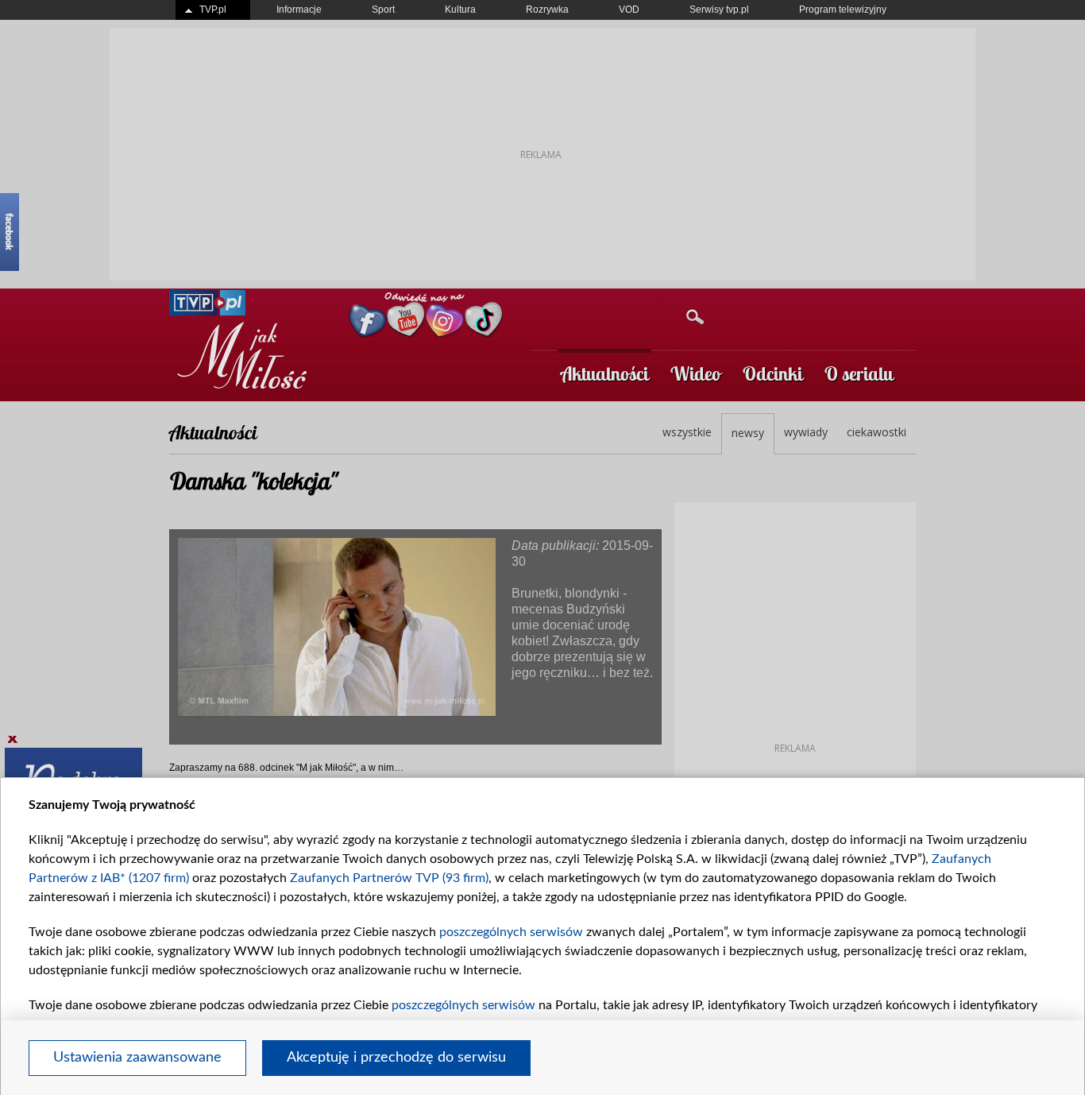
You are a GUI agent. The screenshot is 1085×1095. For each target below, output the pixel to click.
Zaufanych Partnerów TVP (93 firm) (389, 878)
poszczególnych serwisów (511, 932)
